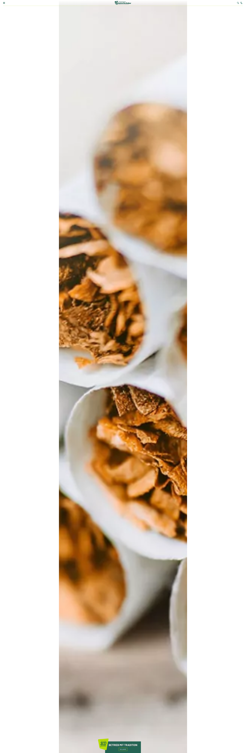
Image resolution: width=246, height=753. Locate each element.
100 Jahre (123, 749)
